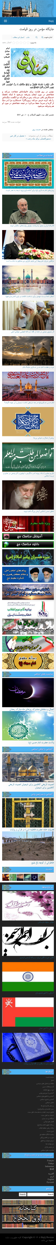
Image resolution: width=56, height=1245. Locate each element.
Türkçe (51, 1163)
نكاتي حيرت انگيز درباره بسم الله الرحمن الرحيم (37, 958)
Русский (50, 1182)
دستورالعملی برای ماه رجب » (38, 139)
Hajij (51, 20)
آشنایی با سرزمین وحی (42, 794)
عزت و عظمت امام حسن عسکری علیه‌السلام (38, 367)
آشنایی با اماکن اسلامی (42, 749)
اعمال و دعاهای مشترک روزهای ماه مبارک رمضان (31, 709)
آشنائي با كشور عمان (46, 1028)
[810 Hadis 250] (27, 877)
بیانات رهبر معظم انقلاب (46, 1128)
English (51, 1179)
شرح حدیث (50, 1131)
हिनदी (52, 1169)
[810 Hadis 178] (41, 877)
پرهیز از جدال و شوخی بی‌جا (43, 438)
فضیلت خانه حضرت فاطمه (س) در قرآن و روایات (32, 829)
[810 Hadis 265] (34, 877)
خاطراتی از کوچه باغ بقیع (42, 862)
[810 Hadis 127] (20, 877)
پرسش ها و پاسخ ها (47, 1106)
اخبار (52, 1080)
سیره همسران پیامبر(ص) (46, 1109)
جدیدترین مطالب (45, 155)
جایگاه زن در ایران (48, 1119)
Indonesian (49, 1166)
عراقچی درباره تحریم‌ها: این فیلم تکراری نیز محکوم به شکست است (30, 261)
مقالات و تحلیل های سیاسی (45, 1084)
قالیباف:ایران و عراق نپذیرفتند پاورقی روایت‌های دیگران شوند (32, 226)
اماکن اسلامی (50, 1103)
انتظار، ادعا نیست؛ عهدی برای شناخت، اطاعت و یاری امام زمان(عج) (30, 296)
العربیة (51, 1174)
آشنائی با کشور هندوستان (44, 993)
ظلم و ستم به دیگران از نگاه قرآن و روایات (39, 1064)
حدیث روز (36, 129)
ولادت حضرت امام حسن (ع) (41, 742)
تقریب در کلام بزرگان (47, 1138)
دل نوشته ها (50, 1144)
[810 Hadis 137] (13, 877)
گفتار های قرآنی (49, 1122)
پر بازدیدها (47, 887)
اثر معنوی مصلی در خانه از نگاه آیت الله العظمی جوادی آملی (32, 332)
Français (50, 1161)
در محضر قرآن (49, 1147)
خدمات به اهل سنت (47, 1115)
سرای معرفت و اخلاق (47, 1141)
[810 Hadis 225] (5, 877)
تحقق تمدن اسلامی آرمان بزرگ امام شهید (39, 511)
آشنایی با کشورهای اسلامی (45, 1096)
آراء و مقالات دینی (48, 1087)
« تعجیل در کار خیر (18, 136)
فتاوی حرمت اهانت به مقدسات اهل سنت (41, 1112)
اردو (52, 1176)
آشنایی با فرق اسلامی (47, 1099)
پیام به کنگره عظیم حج (47, 1134)
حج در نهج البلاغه (48, 1090)
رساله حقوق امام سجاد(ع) (45, 1125)
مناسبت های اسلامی (43, 674)
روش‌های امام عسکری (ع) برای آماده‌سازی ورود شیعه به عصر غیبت (30, 190)
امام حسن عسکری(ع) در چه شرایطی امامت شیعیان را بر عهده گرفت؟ (29, 403)
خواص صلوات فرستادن (46, 922)
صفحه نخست (50, 1077)
